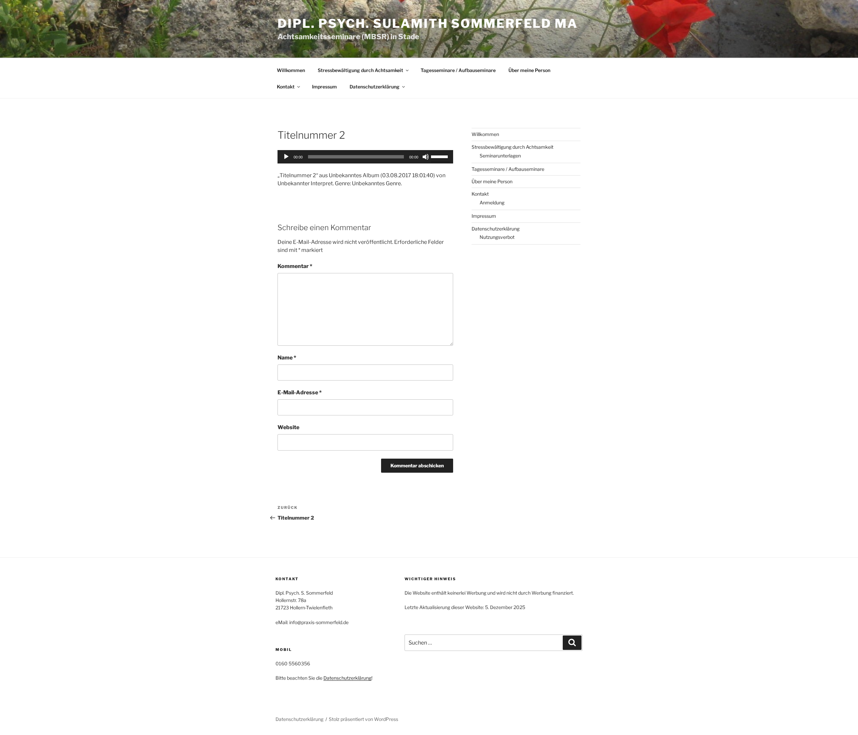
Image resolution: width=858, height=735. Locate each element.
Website (288, 427)
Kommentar (295, 266)
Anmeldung (492, 202)
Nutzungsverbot (497, 237)
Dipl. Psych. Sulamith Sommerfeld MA (428, 23)
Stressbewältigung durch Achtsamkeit (360, 70)
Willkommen (291, 70)
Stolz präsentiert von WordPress (363, 719)
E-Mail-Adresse (300, 392)
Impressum (324, 86)
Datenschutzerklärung (375, 86)
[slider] (440, 156)
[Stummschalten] (425, 156)
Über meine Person (529, 70)
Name (287, 357)
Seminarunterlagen (500, 155)
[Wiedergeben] (286, 156)
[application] (365, 156)
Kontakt (286, 86)
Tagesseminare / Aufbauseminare (458, 70)
